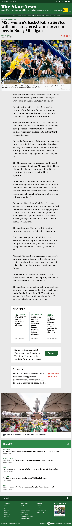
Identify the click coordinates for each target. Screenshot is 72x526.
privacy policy (24, 514)
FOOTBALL (6, 476)
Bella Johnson (5, 35)
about (22, 505)
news (5, 505)
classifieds (7, 514)
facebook (54, 373)
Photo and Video (51, 10)
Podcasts (40, 10)
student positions (25, 518)
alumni (39, 505)
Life (7, 10)
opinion (6, 512)
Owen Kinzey (7, 480)
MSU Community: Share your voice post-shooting (26, 434)
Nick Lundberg (19, 338)
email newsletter (41, 510)
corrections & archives (27, 516)
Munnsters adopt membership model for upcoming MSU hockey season (31, 451)
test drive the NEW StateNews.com (45, 16)
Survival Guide (20, 10)
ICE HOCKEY (6, 449)
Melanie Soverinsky (34, 337)
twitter (53, 376)
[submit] (67, 498)
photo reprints (24, 512)
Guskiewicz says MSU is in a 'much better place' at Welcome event (28, 487)
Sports (12, 10)
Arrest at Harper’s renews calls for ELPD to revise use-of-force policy (30, 469)
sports (5, 508)
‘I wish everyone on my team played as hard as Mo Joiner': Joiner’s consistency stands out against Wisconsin (36, 325)
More (60, 10)
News (3, 10)
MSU (4, 467)
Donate (65, 10)
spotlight (6, 510)
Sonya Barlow (56, 89)
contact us (40, 508)
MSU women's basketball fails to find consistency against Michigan (20, 320)
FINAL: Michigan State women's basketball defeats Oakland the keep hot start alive (52, 324)
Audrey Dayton (7, 454)
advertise (23, 508)
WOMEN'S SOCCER (8, 458)
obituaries (6, 516)
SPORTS (3, 19)
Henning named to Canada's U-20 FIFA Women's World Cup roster (29, 460)
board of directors (25, 510)
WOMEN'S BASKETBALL (11, 19)
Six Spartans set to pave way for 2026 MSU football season (25, 478)
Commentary (31, 10)
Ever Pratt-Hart (8, 471)
